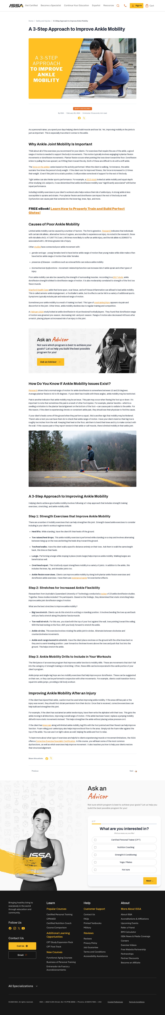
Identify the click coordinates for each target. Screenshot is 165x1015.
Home (31, 21)
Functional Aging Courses (59, 957)
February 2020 (37, 312)
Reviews (89, 933)
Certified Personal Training (59, 914)
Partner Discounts (130, 958)
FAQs (86, 918)
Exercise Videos (129, 945)
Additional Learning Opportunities (58, 935)
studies (37, 247)
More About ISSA (131, 908)
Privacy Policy (90, 942)
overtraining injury (102, 302)
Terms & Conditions (137, 1002)
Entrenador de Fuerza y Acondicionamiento (58, 968)
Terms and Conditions (95, 951)
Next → (150, 881)
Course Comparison (57, 927)
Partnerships (127, 953)
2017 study (118, 277)
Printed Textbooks (92, 923)
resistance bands (79, 578)
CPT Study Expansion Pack (60, 942)
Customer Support (94, 908)
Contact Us (89, 914)
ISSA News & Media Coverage (135, 936)
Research (106, 231)
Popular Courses (56, 908)
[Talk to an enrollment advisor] (125, 5)
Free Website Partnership (133, 949)
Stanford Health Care (38, 290)
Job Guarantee (91, 947)
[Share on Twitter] (84, 118)
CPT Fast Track (54, 946)
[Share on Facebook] (79, 118)
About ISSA (126, 914)
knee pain (47, 725)
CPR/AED (51, 918)
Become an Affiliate (130, 962)
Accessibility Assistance (96, 956)
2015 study (91, 179)
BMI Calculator (128, 931)
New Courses (54, 952)
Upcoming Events (129, 923)
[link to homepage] (16, 5)
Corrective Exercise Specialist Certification (55, 741)
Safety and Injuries (43, 21)
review (104, 594)
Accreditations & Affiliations (135, 918)
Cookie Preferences (115, 1002)
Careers (125, 940)
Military (87, 927)
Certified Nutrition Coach (59, 923)
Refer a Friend (128, 927)
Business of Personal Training (61, 962)
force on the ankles (41, 167)
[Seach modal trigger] (118, 5)
